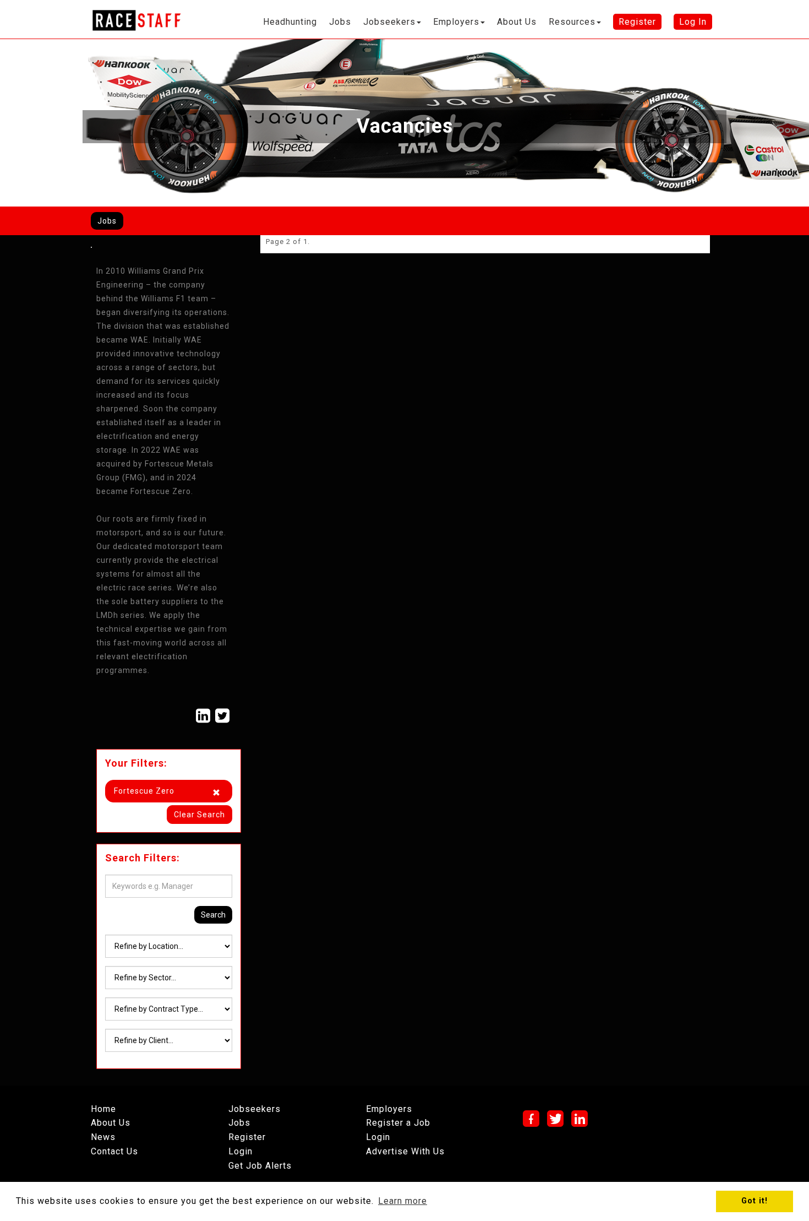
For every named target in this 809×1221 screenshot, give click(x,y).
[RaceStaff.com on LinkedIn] (203, 715)
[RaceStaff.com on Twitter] (222, 715)
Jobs (107, 220)
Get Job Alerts (260, 1165)
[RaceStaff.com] (136, 20)
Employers (389, 1109)
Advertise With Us (405, 1151)
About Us (110, 1122)
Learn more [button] (402, 1201)
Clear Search (199, 814)
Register (247, 1137)
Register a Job (398, 1122)
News (103, 1137)
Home (103, 1109)
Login (240, 1151)
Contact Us (114, 1151)
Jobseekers (254, 1109)
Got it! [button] (754, 1201)
